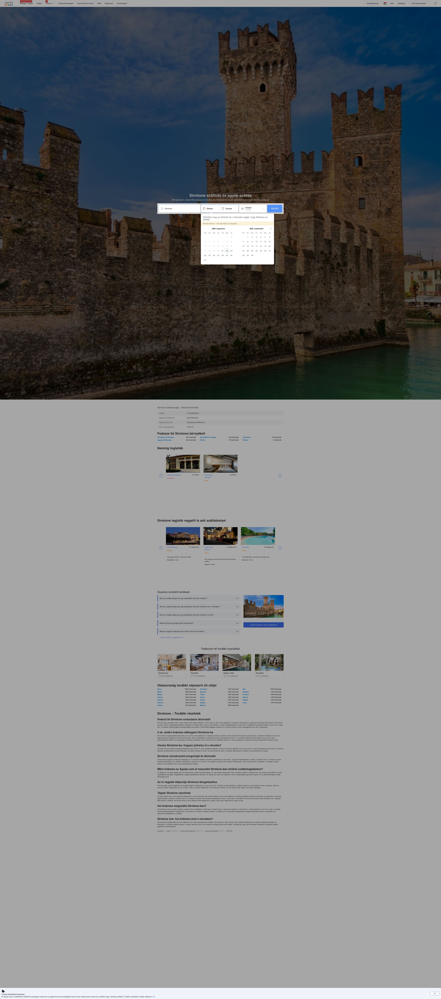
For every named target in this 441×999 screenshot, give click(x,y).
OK (435, 993)
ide (153, 996)
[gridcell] (227, 237)
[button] (204, 229)
